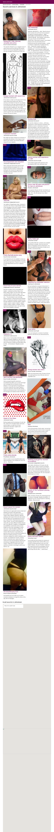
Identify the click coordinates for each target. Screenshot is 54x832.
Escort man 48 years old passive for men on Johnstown (38, 185)
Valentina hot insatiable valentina (39, 282)
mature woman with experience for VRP (38, 158)
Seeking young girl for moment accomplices (38, 460)
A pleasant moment (10, 134)
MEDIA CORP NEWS (7, 2)
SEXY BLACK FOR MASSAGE (13, 377)
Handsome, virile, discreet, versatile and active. (12, 42)
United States (15, 4)
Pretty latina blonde (10, 455)
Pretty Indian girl (33, 239)
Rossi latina (31, 329)
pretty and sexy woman (35, 536)
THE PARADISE (33, 27)
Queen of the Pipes (10, 418)
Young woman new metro (36, 369)
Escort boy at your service (12, 285)
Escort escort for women (12, 507)
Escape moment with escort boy (14, 96)
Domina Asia (32, 119)
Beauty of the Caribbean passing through (38, 491)
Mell (29, 424)
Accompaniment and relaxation (14, 162)
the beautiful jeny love (11, 591)
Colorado (22, 4)
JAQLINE (6, 200)
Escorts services (7, 4)
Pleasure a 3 (8, 334)
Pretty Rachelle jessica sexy (13, 255)
